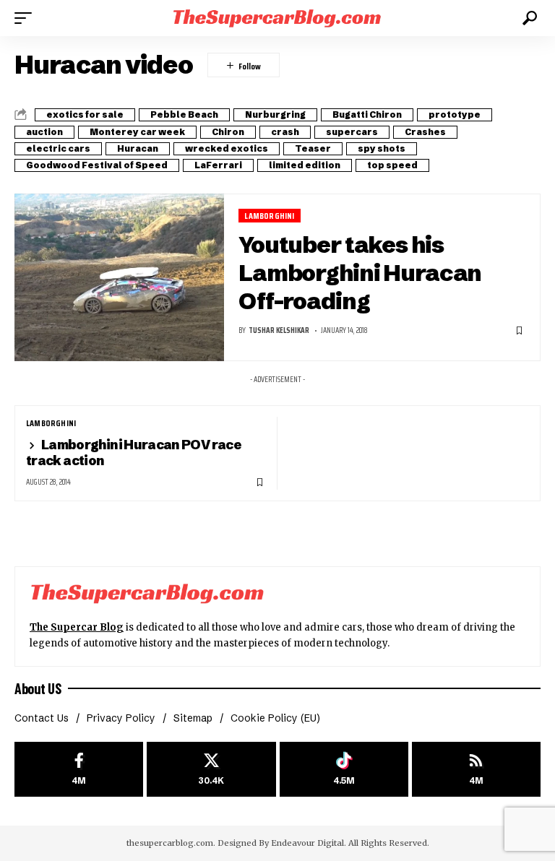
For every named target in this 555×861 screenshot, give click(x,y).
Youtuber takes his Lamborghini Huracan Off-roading (359, 272)
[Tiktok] (344, 769)
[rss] (476, 769)
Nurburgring (275, 114)
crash (285, 131)
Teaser (313, 148)
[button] (26, 18)
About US (37, 688)
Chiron (228, 131)
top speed (392, 165)
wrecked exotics (226, 148)
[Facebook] (78, 769)
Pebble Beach (184, 114)
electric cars (58, 148)
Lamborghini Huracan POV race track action (133, 452)
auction (44, 131)
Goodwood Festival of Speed (97, 165)
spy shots (381, 148)
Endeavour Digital (307, 843)
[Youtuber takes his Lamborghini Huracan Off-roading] (119, 277)
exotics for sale (85, 114)
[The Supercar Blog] (277, 17)
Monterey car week (137, 131)
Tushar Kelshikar (279, 330)
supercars (352, 131)
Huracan (137, 148)
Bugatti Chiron (367, 114)
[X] (211, 769)
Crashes (425, 131)
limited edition (304, 165)
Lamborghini (269, 215)
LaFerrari (218, 165)
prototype (455, 114)
